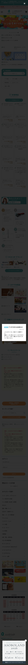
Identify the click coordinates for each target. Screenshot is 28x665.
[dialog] (14, 332)
